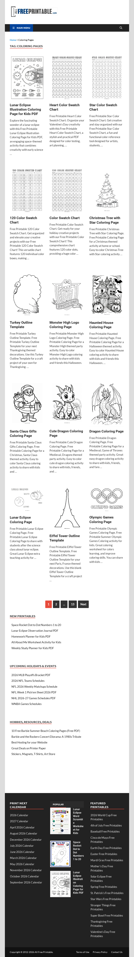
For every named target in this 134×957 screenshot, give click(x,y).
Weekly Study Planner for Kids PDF (32, 648)
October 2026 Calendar (24, 876)
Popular (58, 804)
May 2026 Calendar (22, 864)
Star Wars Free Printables (106, 899)
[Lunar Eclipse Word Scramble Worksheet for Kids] (60, 809)
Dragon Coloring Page (106, 431)
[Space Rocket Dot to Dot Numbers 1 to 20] (60, 842)
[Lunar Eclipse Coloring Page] (27, 500)
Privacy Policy (100, 952)
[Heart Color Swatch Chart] (67, 78)
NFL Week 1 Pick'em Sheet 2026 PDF (34, 692)
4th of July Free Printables (106, 825)
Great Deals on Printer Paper (28, 748)
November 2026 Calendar (26, 870)
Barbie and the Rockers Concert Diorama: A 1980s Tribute (46, 736)
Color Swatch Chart (65, 218)
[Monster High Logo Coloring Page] (67, 295)
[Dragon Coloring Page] (106, 404)
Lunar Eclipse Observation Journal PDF (34, 630)
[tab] (58, 804)
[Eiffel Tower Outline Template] (67, 509)
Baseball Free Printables (105, 831)
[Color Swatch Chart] (67, 191)
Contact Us (116, 952)
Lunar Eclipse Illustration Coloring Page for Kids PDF (25, 109)
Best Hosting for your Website (29, 742)
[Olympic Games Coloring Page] (106, 500)
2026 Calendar (19, 815)
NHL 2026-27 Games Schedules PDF (33, 698)
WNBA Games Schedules (26, 704)
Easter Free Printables (104, 854)
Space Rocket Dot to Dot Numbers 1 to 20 (36, 625)
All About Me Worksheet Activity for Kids (36, 642)
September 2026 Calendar (26, 882)
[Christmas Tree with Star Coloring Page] (106, 191)
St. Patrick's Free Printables (107, 893)
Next (83, 604)
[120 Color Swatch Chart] (27, 191)
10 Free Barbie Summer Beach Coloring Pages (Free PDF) (45, 731)
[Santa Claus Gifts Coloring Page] (27, 404)
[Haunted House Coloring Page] (106, 295)
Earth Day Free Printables (106, 848)
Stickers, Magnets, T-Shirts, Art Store (33, 754)
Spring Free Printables (104, 886)
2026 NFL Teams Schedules (27, 680)
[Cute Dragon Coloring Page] (67, 404)
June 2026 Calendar (22, 852)
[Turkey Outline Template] (27, 295)
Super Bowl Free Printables (107, 915)
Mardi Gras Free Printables (107, 860)
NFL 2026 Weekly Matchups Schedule (34, 686)
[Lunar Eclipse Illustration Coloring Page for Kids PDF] (27, 78)
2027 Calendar (19, 821)
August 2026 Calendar (23, 833)
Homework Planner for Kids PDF (31, 636)
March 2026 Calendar (23, 858)
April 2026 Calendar (22, 827)
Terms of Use (82, 952)
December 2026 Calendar (26, 839)
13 (72, 604)
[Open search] (120, 28)
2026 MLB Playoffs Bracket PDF (30, 675)
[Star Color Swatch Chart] (106, 78)
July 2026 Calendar (22, 845)
